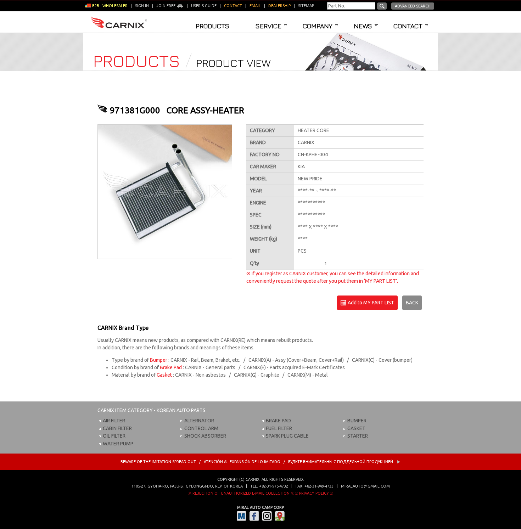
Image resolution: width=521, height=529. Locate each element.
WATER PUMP (118, 443)
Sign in (142, 6)
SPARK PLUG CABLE (287, 436)
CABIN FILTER (117, 428)
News (363, 26)
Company (317, 26)
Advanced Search (413, 6)
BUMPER (356, 420)
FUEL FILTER (279, 428)
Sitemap (306, 6)
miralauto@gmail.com (365, 486)
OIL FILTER (114, 436)
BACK (412, 302)
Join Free (166, 6)
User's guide (204, 6)
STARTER (357, 436)
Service (268, 26)
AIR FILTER (114, 420)
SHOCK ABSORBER (205, 436)
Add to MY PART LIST (370, 302)
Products (212, 26)
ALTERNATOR (199, 420)
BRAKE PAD (278, 420)
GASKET (356, 428)
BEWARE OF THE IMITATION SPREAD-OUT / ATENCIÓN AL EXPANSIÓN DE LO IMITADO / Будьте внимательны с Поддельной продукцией (257, 462)
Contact (407, 26)
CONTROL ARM (201, 428)
